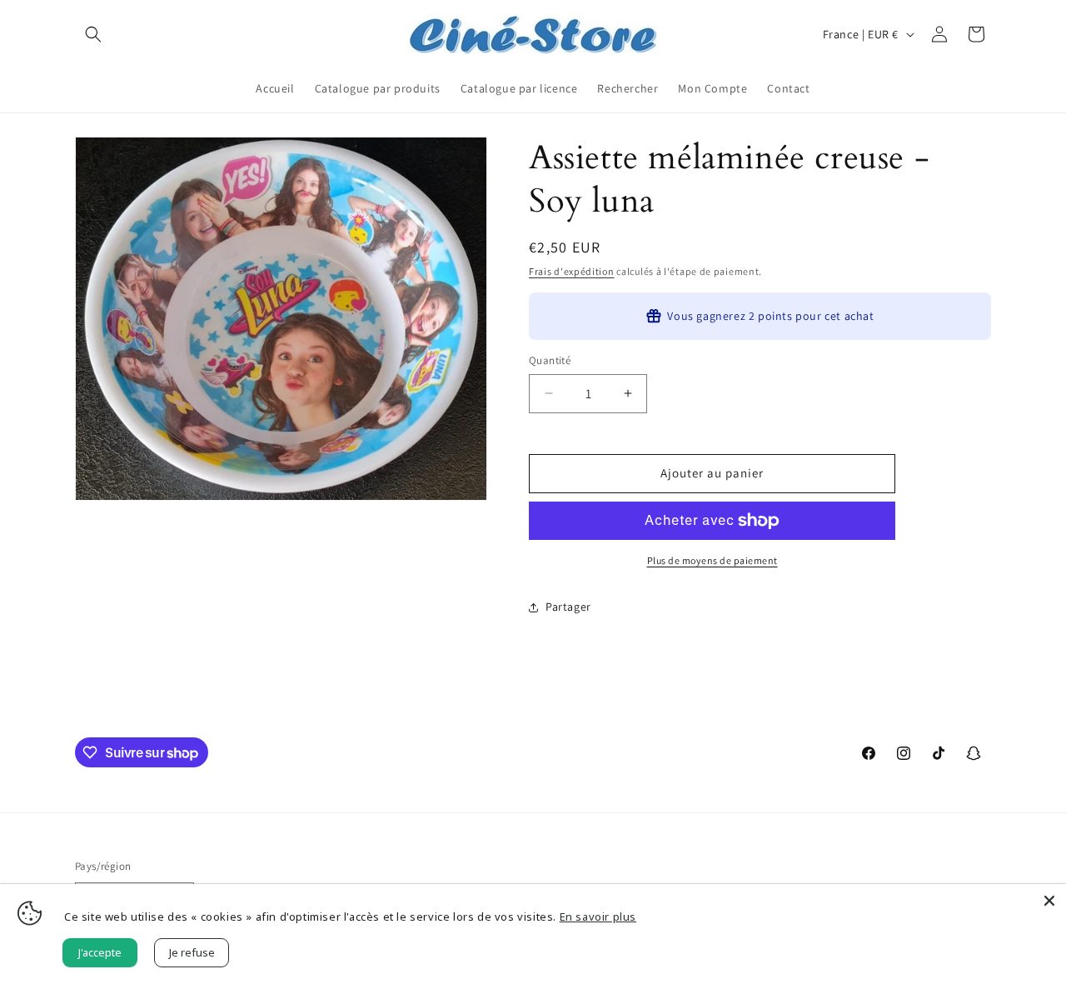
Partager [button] (568, 606)
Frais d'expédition (572, 271)
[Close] (1049, 900)
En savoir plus (598, 916)
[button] (93, 34)
